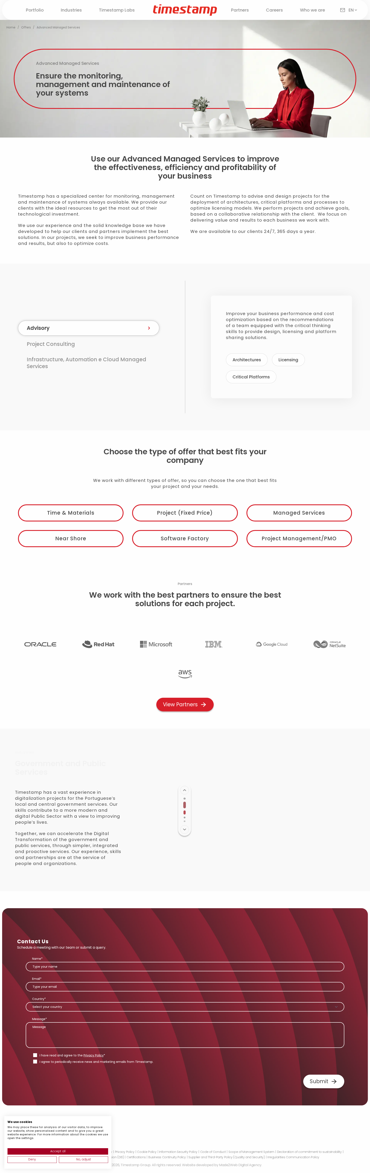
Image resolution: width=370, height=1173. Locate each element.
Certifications (136, 1157)
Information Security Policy (178, 1152)
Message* (39, 1019)
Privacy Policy (94, 1055)
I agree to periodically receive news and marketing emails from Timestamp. (96, 1062)
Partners (240, 10)
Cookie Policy (146, 1152)
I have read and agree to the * (72, 1055)
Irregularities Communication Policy (293, 1157)
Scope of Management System (251, 1152)
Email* (37, 979)
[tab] (88, 328)
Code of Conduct (213, 1152)
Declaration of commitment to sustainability (309, 1152)
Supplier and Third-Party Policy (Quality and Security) (226, 1157)
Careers (274, 10)
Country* (39, 999)
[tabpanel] (281, 347)
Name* (37, 959)
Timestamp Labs (117, 10)
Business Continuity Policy (167, 1157)
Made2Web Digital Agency (240, 1165)
